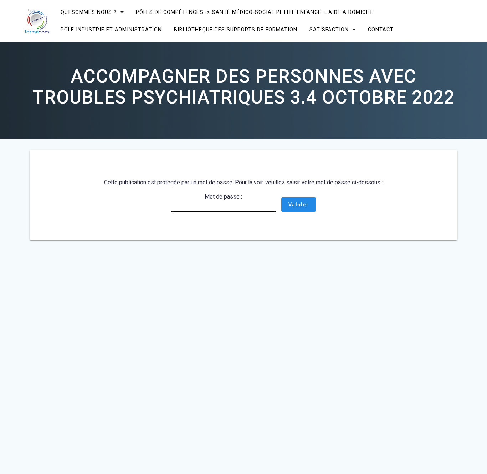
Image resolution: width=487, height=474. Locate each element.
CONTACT (381, 30)
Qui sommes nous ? (89, 12)
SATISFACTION (329, 30)
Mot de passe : (223, 196)
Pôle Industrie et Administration (111, 30)
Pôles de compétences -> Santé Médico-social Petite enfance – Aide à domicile (255, 12)
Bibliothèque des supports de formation (235, 30)
